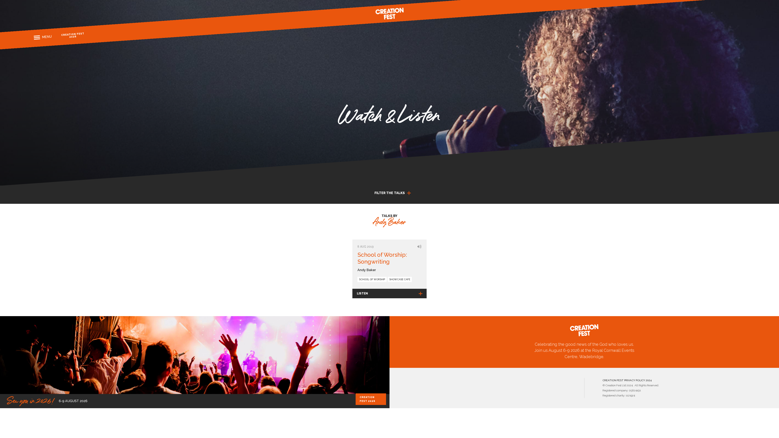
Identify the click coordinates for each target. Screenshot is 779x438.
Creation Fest (389, 13)
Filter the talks (389, 193)
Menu (47, 36)
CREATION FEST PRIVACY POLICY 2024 (627, 380)
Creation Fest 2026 (72, 35)
